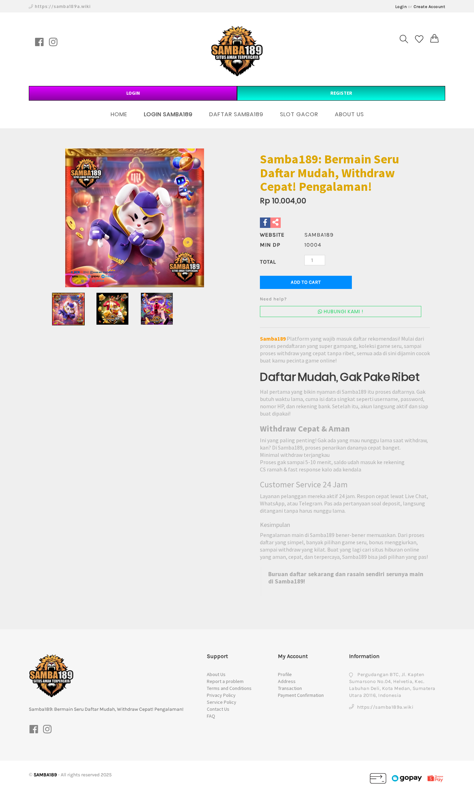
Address (287, 681)
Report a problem (225, 681)
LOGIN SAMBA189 (168, 114)
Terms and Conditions (229, 688)
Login (401, 6)
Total (268, 261)
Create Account (429, 6)
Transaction (290, 688)
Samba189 (273, 338)
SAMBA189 (45, 775)
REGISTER (341, 93)
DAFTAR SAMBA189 (236, 114)
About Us (216, 674)
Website (272, 234)
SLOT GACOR (299, 114)
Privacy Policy (221, 695)
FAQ (211, 716)
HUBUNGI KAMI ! (342, 311)
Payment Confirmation (301, 695)
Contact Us (218, 709)
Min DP (270, 244)
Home (119, 114)
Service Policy (221, 702)
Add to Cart (306, 282)
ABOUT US (349, 114)
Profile (285, 674)
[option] (134, 217)
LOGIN (133, 93)
